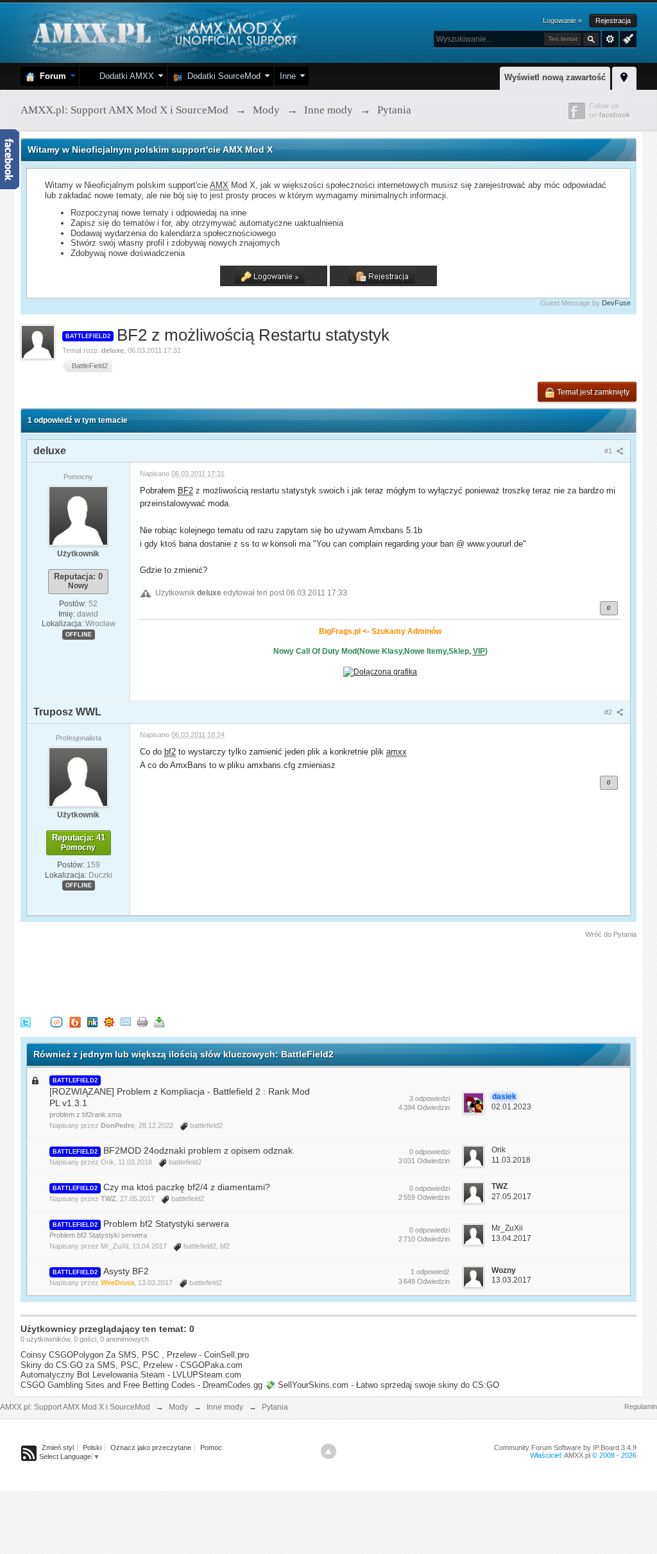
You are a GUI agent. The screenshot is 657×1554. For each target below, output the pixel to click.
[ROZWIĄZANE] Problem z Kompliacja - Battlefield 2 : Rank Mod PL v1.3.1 (179, 1097)
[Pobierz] (159, 1022)
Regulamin (640, 1406)
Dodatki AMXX (124, 76)
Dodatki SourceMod (221, 76)
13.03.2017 (511, 1280)
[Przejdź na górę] (328, 1451)
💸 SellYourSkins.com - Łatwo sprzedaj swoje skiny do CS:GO (382, 1385)
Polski (92, 1447)
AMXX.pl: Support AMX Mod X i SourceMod (75, 1407)
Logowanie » (562, 20)
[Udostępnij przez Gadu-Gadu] (109, 1022)
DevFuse (616, 303)
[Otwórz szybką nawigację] (624, 76)
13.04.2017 (511, 1238)
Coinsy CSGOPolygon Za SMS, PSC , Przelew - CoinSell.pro (135, 1355)
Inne (288, 76)
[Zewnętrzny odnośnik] (380, 671)
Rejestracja (613, 20)
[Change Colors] (626, 38)
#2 (609, 712)
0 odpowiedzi (429, 1152)
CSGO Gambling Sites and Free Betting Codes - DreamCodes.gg (141, 1385)
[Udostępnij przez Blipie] (75, 1022)
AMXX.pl (577, 1455)
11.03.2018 (511, 1160)
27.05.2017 (511, 1196)
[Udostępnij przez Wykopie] (56, 1022)
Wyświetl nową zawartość (555, 77)
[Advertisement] (254, 975)
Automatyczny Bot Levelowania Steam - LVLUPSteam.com (131, 1374)
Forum (50, 76)
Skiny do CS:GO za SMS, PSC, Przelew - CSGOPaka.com (132, 1365)
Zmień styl (58, 1447)
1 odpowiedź (430, 1272)
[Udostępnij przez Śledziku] (92, 1022)
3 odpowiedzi (429, 1098)
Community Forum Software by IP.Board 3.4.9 (565, 1447)
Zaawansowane (610, 39)
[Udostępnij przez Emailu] (126, 1022)
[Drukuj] (142, 1022)
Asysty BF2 (126, 1271)
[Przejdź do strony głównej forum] (163, 32)
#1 (609, 451)
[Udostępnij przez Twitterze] (26, 1022)
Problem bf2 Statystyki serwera (166, 1223)
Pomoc (211, 1447)
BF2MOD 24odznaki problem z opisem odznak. (199, 1150)
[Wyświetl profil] (78, 515)
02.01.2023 (511, 1106)
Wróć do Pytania (610, 934)
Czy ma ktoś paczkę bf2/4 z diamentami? (186, 1187)
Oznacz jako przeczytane (150, 1447)
